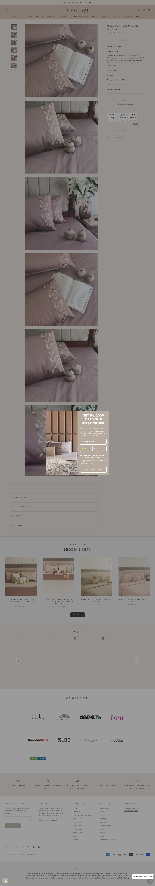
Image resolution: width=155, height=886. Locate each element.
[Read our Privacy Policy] (105, 460)
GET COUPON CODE (93, 470)
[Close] (106, 413)
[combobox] (85, 449)
